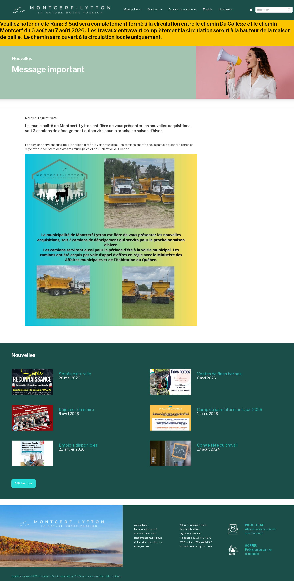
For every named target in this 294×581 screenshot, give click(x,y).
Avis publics (140, 525)
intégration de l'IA (46, 576)
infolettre (109, 576)
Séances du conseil (145, 533)
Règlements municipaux (148, 537)
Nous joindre (226, 9)
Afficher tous (24, 483)
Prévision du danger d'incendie (258, 550)
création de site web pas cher (90, 576)
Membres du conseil (145, 529)
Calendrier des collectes (148, 542)
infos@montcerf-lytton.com (196, 546)
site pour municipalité (65, 576)
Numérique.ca (18, 576)
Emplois (207, 9)
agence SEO (31, 576)
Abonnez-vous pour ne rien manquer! (260, 529)
